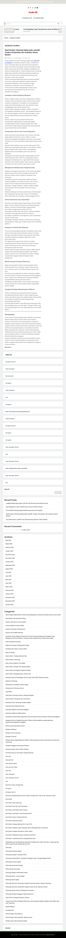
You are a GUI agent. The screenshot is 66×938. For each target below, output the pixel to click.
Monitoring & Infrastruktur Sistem (15, 726)
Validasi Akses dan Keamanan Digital (16, 921)
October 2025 (9, 562)
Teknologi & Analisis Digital (13, 851)
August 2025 (9, 569)
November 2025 (10, 558)
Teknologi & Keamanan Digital (14, 865)
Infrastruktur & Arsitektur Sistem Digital (17, 684)
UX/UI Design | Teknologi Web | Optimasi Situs (19, 917)
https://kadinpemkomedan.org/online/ (16, 468)
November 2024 (10, 601)
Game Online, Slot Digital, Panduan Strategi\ (18, 670)
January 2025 (9, 594)
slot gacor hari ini (11, 362)
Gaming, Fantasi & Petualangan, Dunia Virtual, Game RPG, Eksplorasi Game (27, 677)
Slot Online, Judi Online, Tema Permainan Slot (19, 813)
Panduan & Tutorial (11, 736)
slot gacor (8, 383)
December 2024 (10, 597)
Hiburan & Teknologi (11, 681)
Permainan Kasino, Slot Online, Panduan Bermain (19, 753)
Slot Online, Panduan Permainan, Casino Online (19, 831)
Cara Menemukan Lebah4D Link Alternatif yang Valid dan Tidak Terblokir (26, 519)
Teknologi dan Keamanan (13, 869)
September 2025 (10, 565)
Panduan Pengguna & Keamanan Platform (17, 745)
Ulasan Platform (10, 906)
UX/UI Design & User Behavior (14, 914)
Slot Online (9, 799)
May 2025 (8, 579)
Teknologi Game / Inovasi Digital (15, 876)
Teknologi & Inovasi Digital (13, 862)
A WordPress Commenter (13, 530)
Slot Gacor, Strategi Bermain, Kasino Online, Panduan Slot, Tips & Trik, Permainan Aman (31, 795)
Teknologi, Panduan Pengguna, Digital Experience (20, 894)
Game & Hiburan (10, 652)
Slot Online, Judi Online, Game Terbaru (16, 810)
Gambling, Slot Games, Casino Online (16, 649)
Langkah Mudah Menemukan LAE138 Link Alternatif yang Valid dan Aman (27, 503)
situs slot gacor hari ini (12, 447)
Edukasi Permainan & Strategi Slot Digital (17, 645)
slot (7, 397)
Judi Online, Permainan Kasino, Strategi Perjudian (20, 695)
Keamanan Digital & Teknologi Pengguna (17, 709)
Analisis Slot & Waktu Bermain (14, 632)
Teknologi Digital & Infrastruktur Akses (17, 872)
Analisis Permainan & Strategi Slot (15, 629)
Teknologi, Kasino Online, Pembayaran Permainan (20, 890)
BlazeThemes (50, 934)
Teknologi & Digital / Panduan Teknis (16, 854)
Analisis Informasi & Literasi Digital (16, 622)
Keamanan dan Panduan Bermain (15, 706)
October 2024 (9, 604)
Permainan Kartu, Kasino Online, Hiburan (17, 749)
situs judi (8, 756)
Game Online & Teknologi (13, 659)
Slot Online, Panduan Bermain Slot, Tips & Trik (19, 824)
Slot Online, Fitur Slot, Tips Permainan (16, 806)
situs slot (8, 770)
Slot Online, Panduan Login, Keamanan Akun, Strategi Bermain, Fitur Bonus (27, 828)
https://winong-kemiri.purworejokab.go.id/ (18, 411)
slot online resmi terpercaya (14, 803)
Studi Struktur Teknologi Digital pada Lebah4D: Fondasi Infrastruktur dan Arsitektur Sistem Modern (29, 2)
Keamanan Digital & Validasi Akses (16, 713)
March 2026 (9, 544)
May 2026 (8, 540)
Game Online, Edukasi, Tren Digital (15, 663)
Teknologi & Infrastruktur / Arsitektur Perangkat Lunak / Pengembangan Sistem (28, 858)
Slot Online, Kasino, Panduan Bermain (16, 817)
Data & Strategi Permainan (13, 641)
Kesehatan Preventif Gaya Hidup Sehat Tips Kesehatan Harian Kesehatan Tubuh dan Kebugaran (33, 717)
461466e (8, 58)
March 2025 (9, 587)
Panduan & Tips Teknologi (13, 733)
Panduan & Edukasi (11, 729)
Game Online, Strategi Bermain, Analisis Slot (18, 674)
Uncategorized (10, 910)
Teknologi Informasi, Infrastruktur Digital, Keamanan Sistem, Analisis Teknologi (28, 883)
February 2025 (10, 590)
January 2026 (9, 551)
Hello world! (26, 530)
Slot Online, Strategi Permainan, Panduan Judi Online (21, 835)
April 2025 (8, 583)
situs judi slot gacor (11, 763)
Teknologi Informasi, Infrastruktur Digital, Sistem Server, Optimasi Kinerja (26, 887)
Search (6, 489)
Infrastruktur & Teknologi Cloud (14, 688)
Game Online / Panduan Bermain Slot (16, 656)
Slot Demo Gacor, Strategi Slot (14, 785)
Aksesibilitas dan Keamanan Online (16, 618)
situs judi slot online (11, 767)
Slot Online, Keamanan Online (14, 820)
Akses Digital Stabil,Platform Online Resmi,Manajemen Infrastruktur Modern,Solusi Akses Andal (33, 615)
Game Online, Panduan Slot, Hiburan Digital (18, 666)
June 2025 (8, 576)
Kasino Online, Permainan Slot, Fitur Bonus (18, 699)
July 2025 (8, 572)
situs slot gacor (10, 369)
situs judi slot (9, 760)
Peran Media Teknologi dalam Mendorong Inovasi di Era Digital (24, 510)
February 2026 (10, 547)
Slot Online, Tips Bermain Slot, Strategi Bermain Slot (20, 838)
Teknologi (8, 847)
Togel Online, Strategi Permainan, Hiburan (17, 897)
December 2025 (10, 554)
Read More (8, 347)
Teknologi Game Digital (12, 879)
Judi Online (9, 692)
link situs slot (9, 376)
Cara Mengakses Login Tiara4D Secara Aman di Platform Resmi (37, 29)
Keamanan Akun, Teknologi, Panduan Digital (18, 702)
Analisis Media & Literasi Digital (15, 625)
